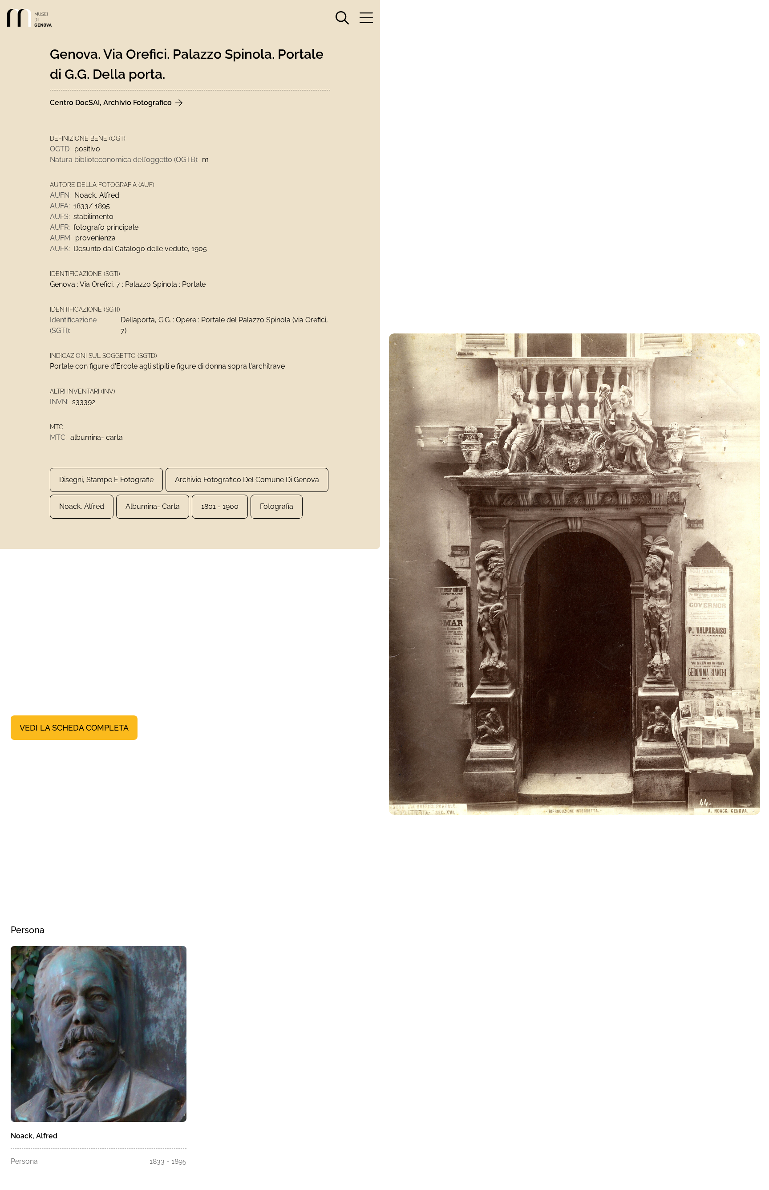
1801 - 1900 (220, 506)
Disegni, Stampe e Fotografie (106, 479)
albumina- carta (152, 506)
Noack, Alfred (81, 506)
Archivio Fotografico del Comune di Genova (247, 479)
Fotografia (276, 506)
